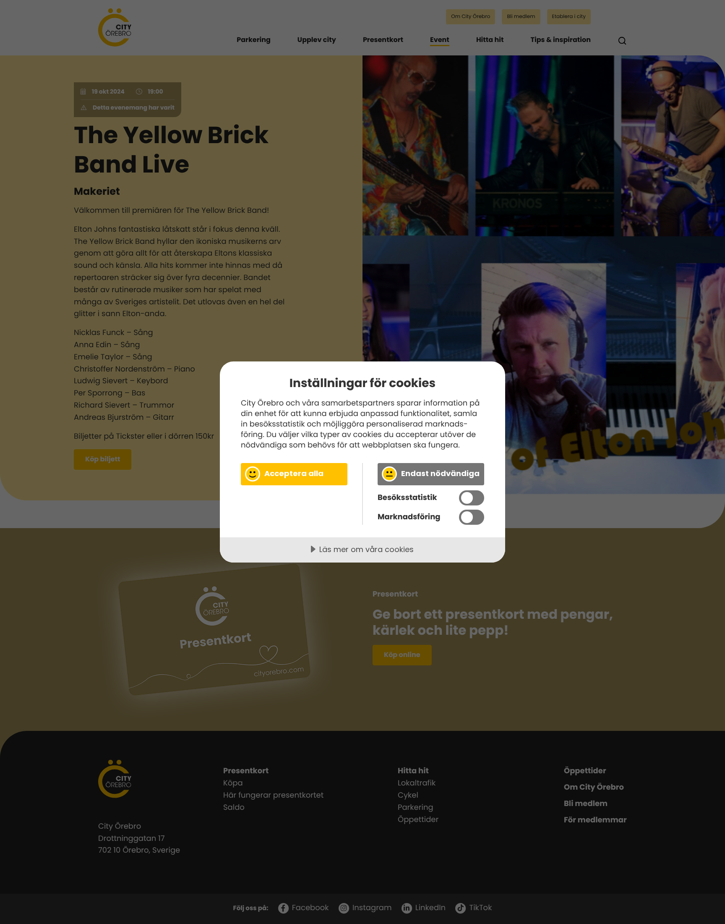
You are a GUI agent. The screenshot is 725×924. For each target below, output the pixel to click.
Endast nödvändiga (440, 473)
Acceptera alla (293, 473)
